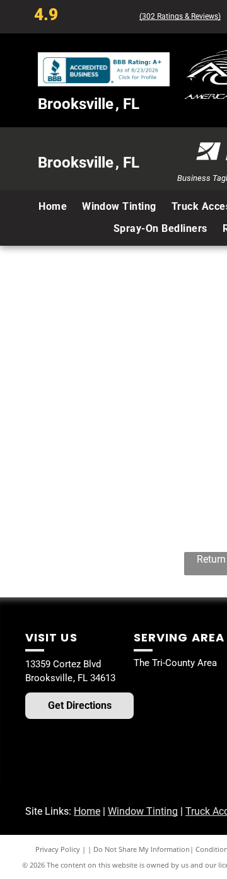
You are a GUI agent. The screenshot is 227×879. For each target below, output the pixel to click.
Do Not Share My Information (141, 849)
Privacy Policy (57, 849)
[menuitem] (52, 206)
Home (87, 811)
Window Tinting (143, 811)
